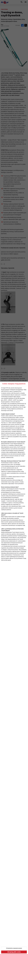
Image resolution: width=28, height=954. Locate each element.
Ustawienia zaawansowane (14, 948)
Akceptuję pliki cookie (14, 952)
